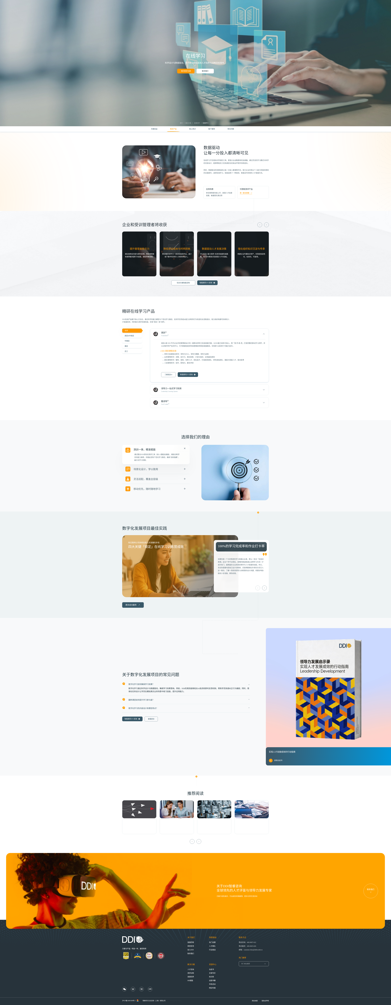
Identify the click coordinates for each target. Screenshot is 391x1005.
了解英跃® (168, 374)
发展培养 (197, 123)
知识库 (211, 977)
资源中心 (212, 964)
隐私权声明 (265, 1001)
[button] (259, 224)
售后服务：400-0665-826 (247, 946)
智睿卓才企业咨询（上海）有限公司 (154, 1000)
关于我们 (191, 937)
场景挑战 (212, 937)
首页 (181, 123)
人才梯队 (212, 946)
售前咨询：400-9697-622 (247, 942)
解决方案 (188, 123)
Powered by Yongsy (176, 1000)
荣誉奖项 (190, 946)
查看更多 (151, 719)
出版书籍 (212, 980)
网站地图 (255, 1001)
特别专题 (212, 988)
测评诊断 (190, 973)
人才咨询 (190, 969)
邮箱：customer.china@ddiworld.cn (250, 950)
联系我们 (205, 71)
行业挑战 (212, 950)
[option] (180, 566)
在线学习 (205, 123)
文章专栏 (212, 973)
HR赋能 (190, 980)
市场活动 (212, 984)
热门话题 (212, 942)
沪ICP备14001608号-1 (129, 1000)
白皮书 (211, 969)
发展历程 (190, 942)
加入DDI (190, 950)
